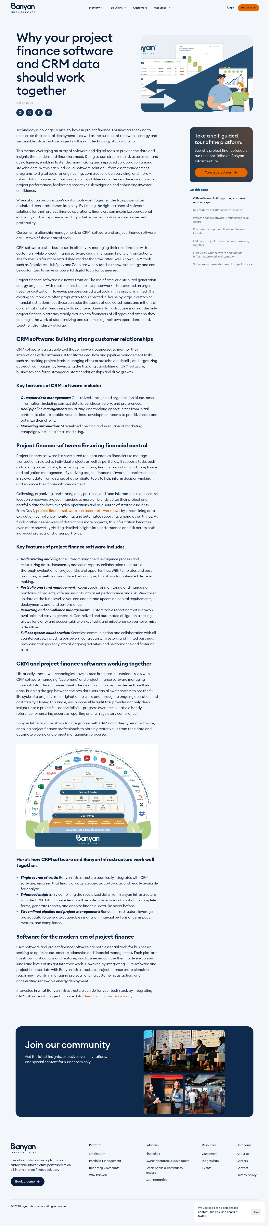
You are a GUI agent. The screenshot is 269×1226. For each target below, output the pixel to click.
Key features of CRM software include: (217, 210)
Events (206, 1168)
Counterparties (156, 1179)
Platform (94, 7)
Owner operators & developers (167, 1160)
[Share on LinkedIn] (20, 112)
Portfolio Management (105, 1160)
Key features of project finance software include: (219, 231)
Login (230, 7)
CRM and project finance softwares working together (221, 243)
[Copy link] (48, 112)
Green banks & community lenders (164, 1170)
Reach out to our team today (108, 996)
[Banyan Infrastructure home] (23, 8)
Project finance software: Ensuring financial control (221, 220)
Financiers (153, 1153)
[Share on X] (29, 112)
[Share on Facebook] (39, 112)
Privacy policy (247, 1175)
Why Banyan (98, 1175)
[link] (221, 172)
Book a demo (249, 7)
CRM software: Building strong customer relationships (219, 200)
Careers (242, 1160)
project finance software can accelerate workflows (78, 510)
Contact (242, 1168)
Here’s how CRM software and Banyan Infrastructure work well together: (217, 254)
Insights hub (210, 1160)
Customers (140, 7)
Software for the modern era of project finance (222, 264)
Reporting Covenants (104, 1168)
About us (243, 1153)
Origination (97, 1153)
